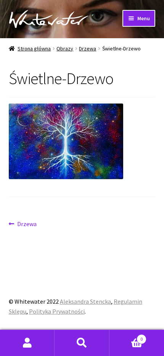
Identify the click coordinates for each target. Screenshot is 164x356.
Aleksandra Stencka (85, 301)
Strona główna (34, 48)
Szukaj (82, 343)
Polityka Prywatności (57, 311)
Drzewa (87, 48)
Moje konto (27, 343)
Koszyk (126, 336)
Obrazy (64, 48)
